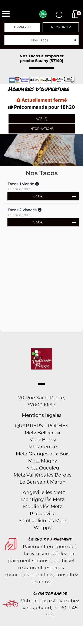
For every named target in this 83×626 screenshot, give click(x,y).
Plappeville (43, 513)
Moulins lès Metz (42, 506)
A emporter (61, 27)
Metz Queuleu (42, 468)
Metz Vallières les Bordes (43, 475)
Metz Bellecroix (42, 433)
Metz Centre (42, 447)
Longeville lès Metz (42, 492)
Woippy (43, 527)
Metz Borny (42, 440)
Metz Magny (42, 461)
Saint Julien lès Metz (43, 520)
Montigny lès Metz (42, 499)
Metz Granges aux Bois (43, 454)
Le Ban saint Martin (43, 482)
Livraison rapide (50, 593)
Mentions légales (42, 415)
